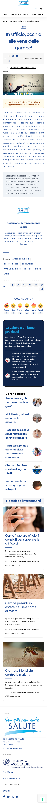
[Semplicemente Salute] (23, 3)
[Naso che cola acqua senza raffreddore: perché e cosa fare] (37, 433)
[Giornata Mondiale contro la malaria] (23, 654)
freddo (28, 269)
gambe (38, 269)
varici (7, 274)
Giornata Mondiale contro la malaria (19, 672)
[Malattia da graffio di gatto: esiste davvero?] (37, 418)
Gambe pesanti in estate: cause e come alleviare (20, 607)
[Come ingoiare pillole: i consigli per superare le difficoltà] (23, 519)
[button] (5, 9)
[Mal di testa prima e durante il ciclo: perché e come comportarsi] (37, 451)
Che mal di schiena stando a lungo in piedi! (16, 469)
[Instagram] (12, 797)
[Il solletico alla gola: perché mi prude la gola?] (37, 402)
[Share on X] (13, 56)
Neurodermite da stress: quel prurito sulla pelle (16, 485)
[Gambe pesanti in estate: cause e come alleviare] (23, 586)
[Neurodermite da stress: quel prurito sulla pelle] (37, 485)
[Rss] (17, 797)
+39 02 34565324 (14, 748)
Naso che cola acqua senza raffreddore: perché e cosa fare (17, 433)
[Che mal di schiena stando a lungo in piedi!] (37, 469)
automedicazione (21, 259)
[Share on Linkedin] (30, 285)
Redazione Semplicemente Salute (23, 68)
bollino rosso (11, 264)
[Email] (17, 56)
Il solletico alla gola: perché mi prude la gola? (16, 402)
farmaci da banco (12, 269)
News (23, 27)
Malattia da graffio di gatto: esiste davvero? (17, 418)
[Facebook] (4, 797)
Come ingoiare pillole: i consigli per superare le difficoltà (22, 539)
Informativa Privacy (12, 784)
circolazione (28, 264)
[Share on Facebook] (9, 56)
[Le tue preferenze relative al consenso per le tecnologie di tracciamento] (42, 799)
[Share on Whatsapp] (24, 285)
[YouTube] (8, 797)
